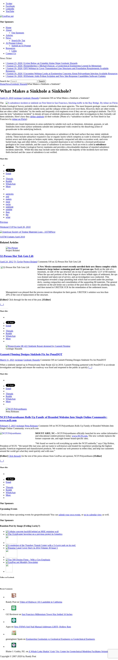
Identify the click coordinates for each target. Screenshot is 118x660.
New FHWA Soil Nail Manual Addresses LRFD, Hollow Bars (42, 626)
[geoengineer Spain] (14, 634)
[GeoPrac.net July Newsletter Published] (22, 562)
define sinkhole (37, 116)
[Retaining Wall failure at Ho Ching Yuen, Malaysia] (11, 557)
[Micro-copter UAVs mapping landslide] (34, 534)
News (8, 38)
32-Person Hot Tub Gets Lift (16, 256)
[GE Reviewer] (14, 609)
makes (9, 199)
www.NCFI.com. (80, 436)
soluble (9, 209)
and (7, 196)
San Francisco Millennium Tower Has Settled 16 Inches (47, 614)
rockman (18, 98)
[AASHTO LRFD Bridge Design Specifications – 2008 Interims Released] (9, 571)
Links (14, 51)
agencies (10, 194)
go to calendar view (93, 514)
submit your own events (69, 514)
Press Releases (31, 426)
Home (8, 27)
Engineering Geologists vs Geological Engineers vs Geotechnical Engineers (60, 639)
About (9, 30)
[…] (2, 304)
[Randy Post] (14, 597)
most (8, 201)
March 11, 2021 (7, 360)
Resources (10, 48)
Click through (14, 456)
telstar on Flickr (19, 119)
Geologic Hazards (30, 98)
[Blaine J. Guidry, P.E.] (14, 646)
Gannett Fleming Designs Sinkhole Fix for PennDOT (31, 354)
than (8, 212)
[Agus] (14, 622)
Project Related (30, 261)
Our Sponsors (18, 32)
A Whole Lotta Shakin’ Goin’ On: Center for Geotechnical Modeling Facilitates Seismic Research (73, 651)
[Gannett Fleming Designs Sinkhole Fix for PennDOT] (38, 346)
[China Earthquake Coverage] (11, 542)
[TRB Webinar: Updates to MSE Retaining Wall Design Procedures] (32, 531)
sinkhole (9, 207)
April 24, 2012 (6, 261)
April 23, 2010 (6, 98)
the (7, 214)
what (8, 217)
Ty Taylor (18, 261)
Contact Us (11, 53)
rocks (8, 204)
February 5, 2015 (8, 426)
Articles (9, 35)
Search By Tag (18, 40)
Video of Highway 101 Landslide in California (41, 602)
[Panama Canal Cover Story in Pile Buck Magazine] (32, 548)
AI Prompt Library (14, 43)
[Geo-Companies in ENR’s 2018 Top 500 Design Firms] (28, 559)
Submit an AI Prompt (21, 45)
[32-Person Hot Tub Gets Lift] (12, 248)
